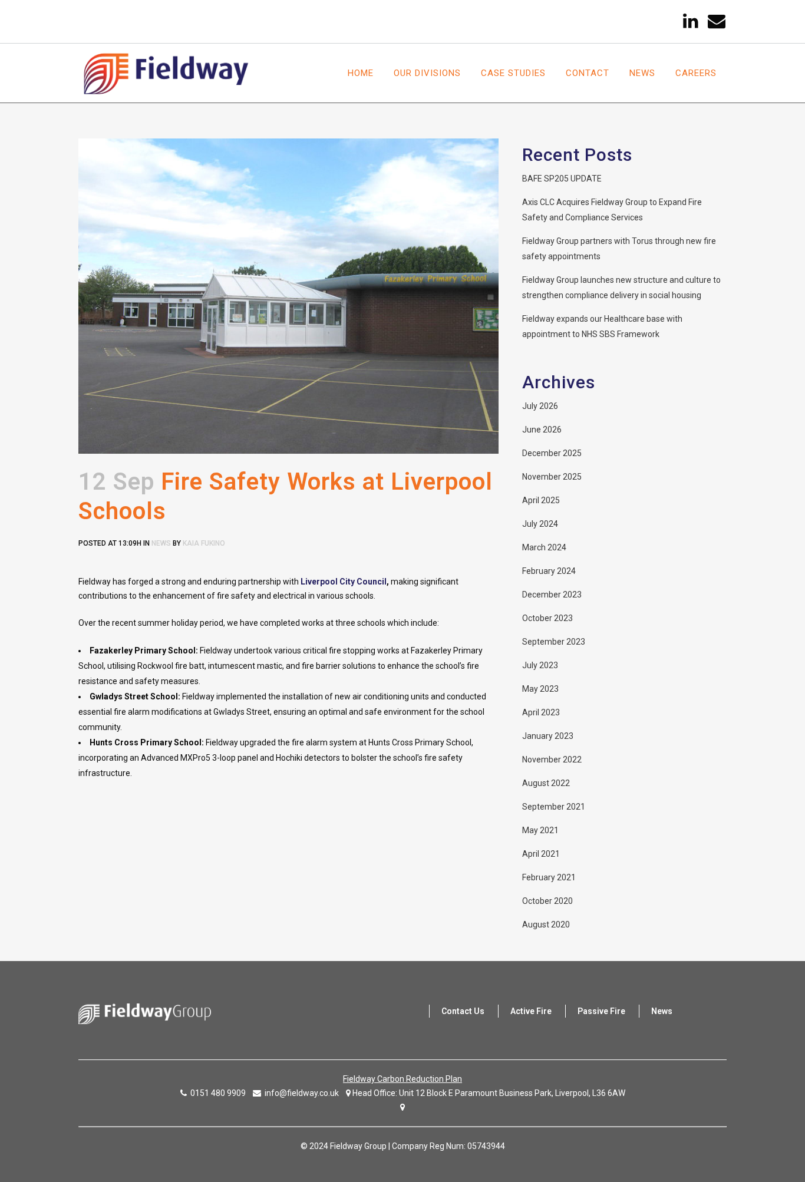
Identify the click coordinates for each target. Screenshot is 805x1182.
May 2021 (540, 830)
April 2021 (541, 854)
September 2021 (553, 806)
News (161, 543)
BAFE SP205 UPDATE (562, 178)
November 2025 (552, 476)
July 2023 (540, 665)
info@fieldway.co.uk (302, 1093)
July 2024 (540, 524)
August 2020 (546, 924)
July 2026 (540, 406)
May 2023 (540, 689)
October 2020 (547, 901)
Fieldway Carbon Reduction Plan (402, 1079)
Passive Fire (601, 1011)
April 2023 (541, 712)
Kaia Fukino (204, 543)
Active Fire (531, 1011)
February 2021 (549, 877)
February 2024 (549, 571)
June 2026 (542, 429)
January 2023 (547, 736)
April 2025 (541, 500)
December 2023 (552, 594)
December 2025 (552, 453)
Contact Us (462, 1011)
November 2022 (552, 759)
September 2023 (553, 641)
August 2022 (546, 783)
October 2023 (547, 618)
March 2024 (544, 547)
